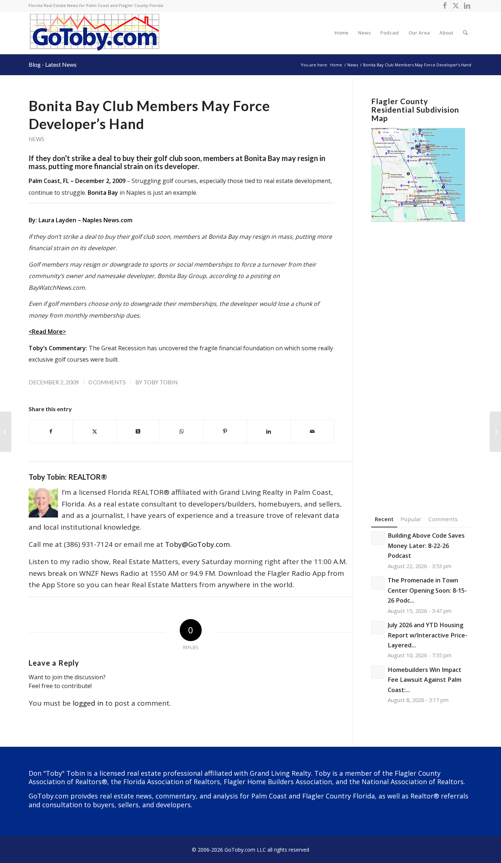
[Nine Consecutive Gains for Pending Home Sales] (5, 432)
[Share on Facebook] (51, 431)
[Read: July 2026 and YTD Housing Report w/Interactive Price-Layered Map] (377, 627)
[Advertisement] (421, 357)
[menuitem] (341, 32)
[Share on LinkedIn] (268, 431)
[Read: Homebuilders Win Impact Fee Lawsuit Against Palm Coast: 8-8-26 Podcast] (377, 672)
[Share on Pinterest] (225, 431)
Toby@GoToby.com (197, 544)
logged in (88, 703)
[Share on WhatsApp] (181, 431)
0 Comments (107, 382)
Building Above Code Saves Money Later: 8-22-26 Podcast (426, 545)
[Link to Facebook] (444, 5)
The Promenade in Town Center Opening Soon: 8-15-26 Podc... (427, 590)
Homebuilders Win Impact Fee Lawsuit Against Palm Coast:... (424, 680)
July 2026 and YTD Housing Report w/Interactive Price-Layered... (427, 635)
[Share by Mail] (312, 431)
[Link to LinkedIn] (466, 5)
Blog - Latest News (53, 64)
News (36, 139)
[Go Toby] (95, 32)
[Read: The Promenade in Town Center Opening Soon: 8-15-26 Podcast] (377, 582)
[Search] (465, 32)
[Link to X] (455, 5)
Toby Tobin (160, 382)
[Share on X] (94, 431)
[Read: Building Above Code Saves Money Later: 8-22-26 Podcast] (377, 538)
